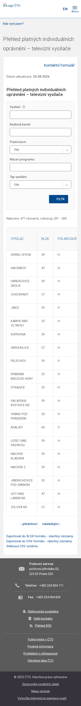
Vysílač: (15, 107)
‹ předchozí (29, 524)
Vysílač (17, 239)
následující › (51, 524)
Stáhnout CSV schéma (22, 546)
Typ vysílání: (18, 177)
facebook (34, 9)
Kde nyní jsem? (13, 24)
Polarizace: (18, 142)
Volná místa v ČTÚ (40, 639)
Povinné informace (40, 646)
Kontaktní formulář (59, 65)
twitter (41, 9)
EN (65, 9)
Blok (45, 239)
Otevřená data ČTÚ (40, 661)
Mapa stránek (40, 691)
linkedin (48, 9)
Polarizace (67, 239)
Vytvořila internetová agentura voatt (42, 698)
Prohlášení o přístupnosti (40, 653)
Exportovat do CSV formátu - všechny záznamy (39, 541)
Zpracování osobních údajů (40, 684)
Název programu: (22, 159)
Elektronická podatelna (43, 611)
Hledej (57, 9)
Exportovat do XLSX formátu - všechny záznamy (39, 536)
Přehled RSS (43, 626)
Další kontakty (43, 618)
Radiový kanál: (20, 124)
